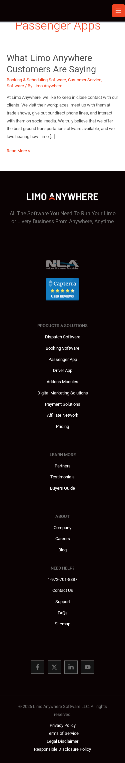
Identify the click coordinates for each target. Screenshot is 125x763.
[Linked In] (71, 667)
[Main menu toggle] (118, 10)
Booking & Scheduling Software (36, 79)
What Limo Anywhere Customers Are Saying (51, 64)
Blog (62, 549)
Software (15, 85)
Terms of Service (63, 733)
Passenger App (62, 359)
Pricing (62, 426)
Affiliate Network (62, 415)
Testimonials (62, 476)
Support (62, 601)
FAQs (63, 612)
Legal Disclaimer (62, 741)
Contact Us (62, 590)
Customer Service (84, 79)
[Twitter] (54, 667)
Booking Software (62, 348)
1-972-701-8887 (62, 579)
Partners (63, 465)
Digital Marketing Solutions (62, 392)
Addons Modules (62, 381)
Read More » (18, 151)
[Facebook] (37, 667)
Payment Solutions (62, 404)
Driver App (62, 370)
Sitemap (62, 623)
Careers (62, 538)
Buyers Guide (62, 488)
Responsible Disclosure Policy (62, 749)
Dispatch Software (62, 336)
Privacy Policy (63, 725)
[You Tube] (87, 667)
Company (62, 527)
